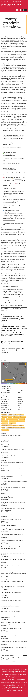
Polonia (10, 416)
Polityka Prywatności (17, 690)
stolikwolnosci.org (5, 429)
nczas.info (4, 416)
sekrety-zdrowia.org (10, 427)
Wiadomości (4, 414)
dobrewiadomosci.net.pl (6, 425)
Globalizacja (22, 418)
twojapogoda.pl (12, 423)
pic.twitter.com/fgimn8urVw (9, 155)
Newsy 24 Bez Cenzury (12, 4)
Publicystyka (15, 416)
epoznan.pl (21, 414)
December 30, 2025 (7, 144)
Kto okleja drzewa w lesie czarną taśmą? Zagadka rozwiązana (12, 342)
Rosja (3, 418)
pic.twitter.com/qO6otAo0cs (9, 220)
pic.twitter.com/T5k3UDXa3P (9, 169)
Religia (3, 427)
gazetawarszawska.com (20, 427)
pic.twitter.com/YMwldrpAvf (9, 140)
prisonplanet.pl (20, 425)
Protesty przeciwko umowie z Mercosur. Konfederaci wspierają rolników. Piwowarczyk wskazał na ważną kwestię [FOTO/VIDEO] (14, 307)
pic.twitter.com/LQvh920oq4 (18, 180)
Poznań (10, 414)
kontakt (7, 690)
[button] (24, 655)
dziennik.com (22, 416)
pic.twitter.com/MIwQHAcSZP (9, 202)
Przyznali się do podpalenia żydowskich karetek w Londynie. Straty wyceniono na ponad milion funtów (12, 334)
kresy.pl (15, 414)
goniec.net (15, 418)
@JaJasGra (5, 193)
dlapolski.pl (9, 418)
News (4, 30)
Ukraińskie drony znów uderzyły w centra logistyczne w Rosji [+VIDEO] (12, 349)
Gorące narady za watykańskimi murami (12, 658)
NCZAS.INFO (4, 310)
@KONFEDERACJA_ (7, 180)
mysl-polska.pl (5, 423)
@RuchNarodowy (18, 179)
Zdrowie (14, 425)
